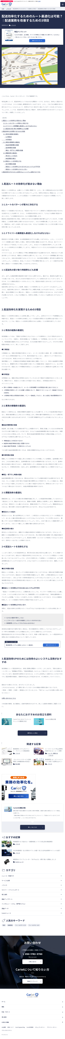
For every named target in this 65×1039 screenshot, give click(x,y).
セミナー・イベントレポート (10, 890)
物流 (4, 925)
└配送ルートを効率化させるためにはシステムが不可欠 (22, 167)
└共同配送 (8, 139)
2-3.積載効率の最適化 (10, 153)
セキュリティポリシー (40, 1027)
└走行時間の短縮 (10, 164)
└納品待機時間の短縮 (12, 145)
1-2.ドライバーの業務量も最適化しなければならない (20, 126)
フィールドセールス (34, 925)
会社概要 (4, 1027)
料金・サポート (6, 1012)
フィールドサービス (20, 925)
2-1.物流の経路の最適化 (11, 134)
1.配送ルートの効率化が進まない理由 (14, 120)
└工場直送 (8, 137)
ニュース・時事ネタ (52, 753)
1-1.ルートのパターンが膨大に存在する (15, 123)
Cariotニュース (19, 862)
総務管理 (10, 925)
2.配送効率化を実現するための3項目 (13, 131)
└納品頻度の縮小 (10, 158)
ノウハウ (13, 25)
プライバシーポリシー (52, 1027)
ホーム (3, 1001)
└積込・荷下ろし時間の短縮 (14, 150)
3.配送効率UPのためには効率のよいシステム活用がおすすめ (21, 172)
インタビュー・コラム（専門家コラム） (14, 904)
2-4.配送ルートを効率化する (12, 161)
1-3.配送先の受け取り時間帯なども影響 (16, 129)
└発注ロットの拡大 (11, 156)
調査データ (5, 908)
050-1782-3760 (33, 954)
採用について (10, 1027)
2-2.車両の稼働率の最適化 (11, 142)
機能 (3, 1007)
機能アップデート (7, 899)
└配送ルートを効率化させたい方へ (16, 169)
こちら (39, 1)
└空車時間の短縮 (10, 148)
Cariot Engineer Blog (20, 1027)
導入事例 (17, 764)
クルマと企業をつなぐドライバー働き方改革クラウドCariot (7, 4)
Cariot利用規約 (29, 1027)
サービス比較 (6, 880)
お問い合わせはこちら (9, 698)
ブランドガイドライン (7, 1030)
